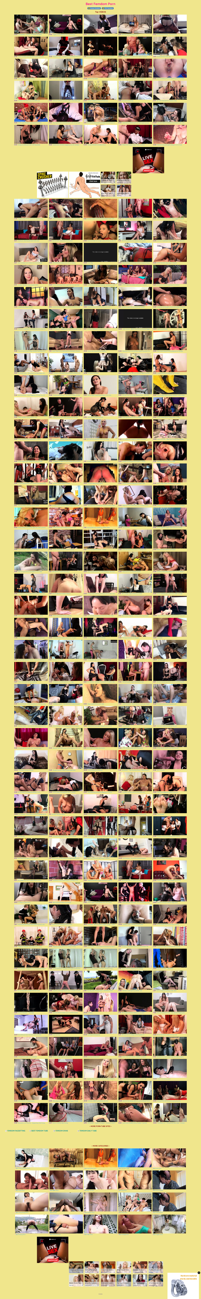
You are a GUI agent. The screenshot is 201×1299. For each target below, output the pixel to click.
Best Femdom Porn (100, 4)
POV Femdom (109, 8)
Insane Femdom (95, 8)
